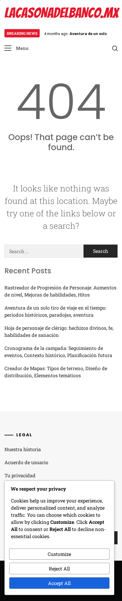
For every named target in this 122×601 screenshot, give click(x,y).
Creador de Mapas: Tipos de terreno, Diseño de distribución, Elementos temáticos (55, 371)
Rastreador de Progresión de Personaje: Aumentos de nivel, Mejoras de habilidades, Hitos (60, 291)
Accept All (59, 583)
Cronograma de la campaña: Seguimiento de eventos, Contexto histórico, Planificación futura (58, 351)
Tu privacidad (20, 475)
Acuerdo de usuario (26, 462)
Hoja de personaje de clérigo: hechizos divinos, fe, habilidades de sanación (58, 331)
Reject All (59, 568)
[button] (16, 48)
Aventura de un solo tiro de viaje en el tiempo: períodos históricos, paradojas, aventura (55, 311)
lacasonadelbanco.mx (61, 12)
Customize (59, 554)
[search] (115, 48)
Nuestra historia (22, 449)
